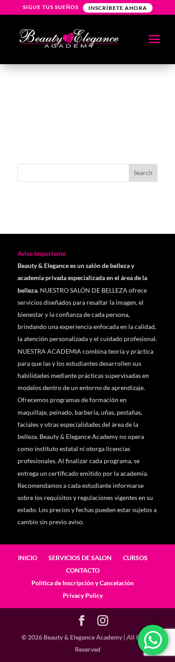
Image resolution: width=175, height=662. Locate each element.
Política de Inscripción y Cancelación (82, 583)
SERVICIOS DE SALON (80, 557)
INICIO (27, 557)
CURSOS (135, 557)
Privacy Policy (83, 595)
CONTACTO (83, 570)
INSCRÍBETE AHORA (117, 7)
